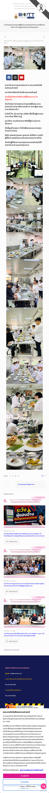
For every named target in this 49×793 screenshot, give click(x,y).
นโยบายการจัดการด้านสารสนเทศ (24, 8)
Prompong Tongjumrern (23, 41)
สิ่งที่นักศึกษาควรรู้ (18, 4)
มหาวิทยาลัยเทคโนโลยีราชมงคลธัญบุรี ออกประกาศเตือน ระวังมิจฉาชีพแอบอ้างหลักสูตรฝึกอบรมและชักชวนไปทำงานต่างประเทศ (24, 535)
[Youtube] (21, 77)
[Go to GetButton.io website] (43, 790)
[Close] (47, 709)
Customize (24, 782)
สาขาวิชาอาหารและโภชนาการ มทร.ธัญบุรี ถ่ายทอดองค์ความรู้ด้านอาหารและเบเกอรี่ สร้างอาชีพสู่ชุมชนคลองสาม (24, 585)
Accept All (24, 776)
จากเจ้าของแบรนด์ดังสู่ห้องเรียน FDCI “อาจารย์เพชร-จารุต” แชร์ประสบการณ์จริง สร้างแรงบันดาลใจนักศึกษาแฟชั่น (24, 634)
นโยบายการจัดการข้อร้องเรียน (23, 6)
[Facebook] (9, 77)
